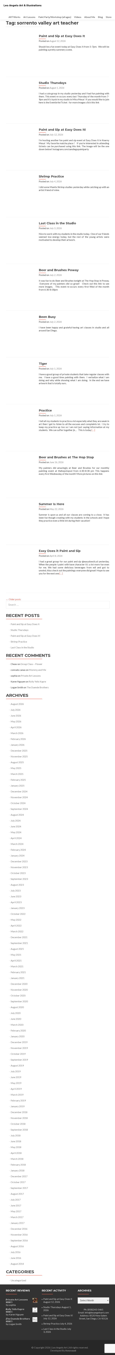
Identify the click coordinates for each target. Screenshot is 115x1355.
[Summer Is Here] (21, 517)
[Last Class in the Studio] (21, 236)
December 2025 (19, 750)
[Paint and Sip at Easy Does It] (21, 49)
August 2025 (17, 762)
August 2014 (17, 1263)
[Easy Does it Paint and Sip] (21, 563)
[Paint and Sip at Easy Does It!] (21, 142)
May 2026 (16, 721)
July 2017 (16, 1199)
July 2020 (16, 1013)
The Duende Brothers (38, 687)
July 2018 (16, 1135)
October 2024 (18, 803)
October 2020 (18, 995)
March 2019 (17, 1094)
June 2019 (16, 1077)
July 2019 (16, 1071)
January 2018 (17, 1170)
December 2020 (19, 983)
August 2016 (17, 1246)
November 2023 (19, 867)
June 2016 (16, 1257)
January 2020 (17, 1036)
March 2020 (17, 1024)
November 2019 (19, 1048)
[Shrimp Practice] (21, 189)
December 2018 (19, 1112)
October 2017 (18, 1182)
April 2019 (16, 1088)
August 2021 (17, 948)
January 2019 (17, 1106)
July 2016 (16, 1252)
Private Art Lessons (31, 675)
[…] (93, 430)
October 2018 (18, 1123)
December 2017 (19, 1176)
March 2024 (17, 843)
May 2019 (16, 1083)
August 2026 (17, 703)
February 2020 (18, 1030)
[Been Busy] (21, 329)
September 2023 (19, 878)
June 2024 (16, 826)
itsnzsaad (70, 1350)
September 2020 (19, 1001)
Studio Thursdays (52, 83)
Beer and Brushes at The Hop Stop (66, 457)
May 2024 (16, 832)
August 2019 (17, 1065)
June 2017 (16, 1205)
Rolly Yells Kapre (37, 681)
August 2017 (17, 1193)
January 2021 (17, 978)
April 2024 (16, 838)
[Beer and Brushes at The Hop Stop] (21, 470)
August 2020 (17, 1007)
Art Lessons (29, 17)
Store (108, 17)
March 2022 (17, 931)
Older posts (13, 599)
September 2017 (19, 1187)
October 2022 (18, 913)
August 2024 (17, 814)
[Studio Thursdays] (21, 95)
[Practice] (21, 423)
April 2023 (16, 902)
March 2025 (17, 773)
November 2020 (19, 989)
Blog (100, 17)
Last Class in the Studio (57, 223)
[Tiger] (21, 376)
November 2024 (19, 797)
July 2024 (16, 820)
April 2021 (16, 960)
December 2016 (19, 1228)
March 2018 (17, 1158)
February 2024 (18, 849)
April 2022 (16, 925)
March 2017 (17, 1217)
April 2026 (16, 727)
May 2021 (16, 954)
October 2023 (18, 873)
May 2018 (16, 1147)
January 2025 (17, 785)
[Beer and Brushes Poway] (21, 283)
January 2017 (17, 1222)
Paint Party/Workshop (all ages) (54, 17)
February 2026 (18, 738)
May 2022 (16, 919)
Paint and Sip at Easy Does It (62, 36)
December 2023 (19, 861)
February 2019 (18, 1100)
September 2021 (19, 943)
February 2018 (18, 1164)
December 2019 (19, 1042)
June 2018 (16, 1141)
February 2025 (18, 779)
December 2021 (19, 937)
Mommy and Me (37, 669)
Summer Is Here (51, 504)
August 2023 (17, 884)
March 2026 (17, 733)
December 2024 (19, 791)
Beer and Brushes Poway (59, 270)
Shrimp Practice (51, 176)
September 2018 (19, 1129)
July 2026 (16, 709)
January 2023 (17, 908)
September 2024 (19, 808)
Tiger (43, 363)
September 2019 (19, 1059)
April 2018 (16, 1152)
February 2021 (18, 972)
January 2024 (17, 855)
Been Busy (47, 317)
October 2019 (18, 1053)
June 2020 (16, 1018)
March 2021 (17, 966)
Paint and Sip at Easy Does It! (62, 129)
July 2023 (16, 890)
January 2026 (17, 744)
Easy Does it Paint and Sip (60, 551)
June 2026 (16, 715)
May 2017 (16, 1211)
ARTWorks (14, 17)
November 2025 (19, 756)
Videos (77, 17)
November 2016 (19, 1234)
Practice (45, 410)
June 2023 (16, 896)
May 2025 (16, 768)
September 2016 (19, 1240)
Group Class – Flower (31, 664)
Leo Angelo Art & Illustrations (22, 5)
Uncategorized (18, 1280)
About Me (89, 17)
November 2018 (19, 1118)
